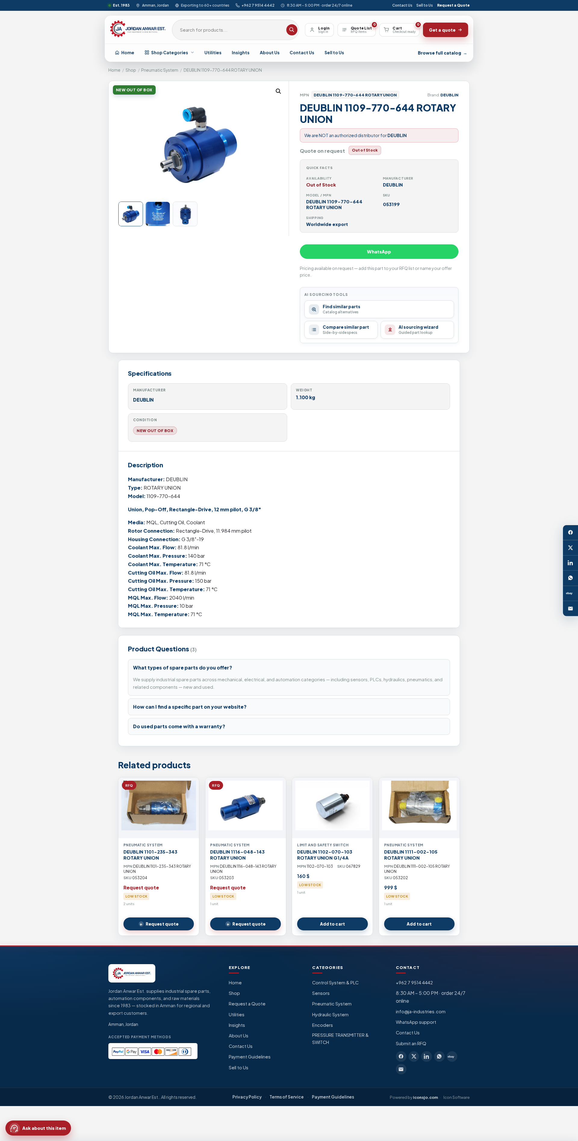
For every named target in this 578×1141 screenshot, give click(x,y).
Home (127, 52)
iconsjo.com (425, 1097)
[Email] (570, 608)
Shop (131, 70)
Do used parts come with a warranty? (179, 726)
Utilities (213, 52)
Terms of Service (286, 1096)
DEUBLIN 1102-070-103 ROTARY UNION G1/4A (324, 854)
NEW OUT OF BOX (155, 430)
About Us (270, 52)
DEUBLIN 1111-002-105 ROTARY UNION (410, 854)
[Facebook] (570, 532)
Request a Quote (453, 5)
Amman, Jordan (155, 5)
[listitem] (401, 1056)
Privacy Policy (247, 1096)
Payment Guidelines (250, 1056)
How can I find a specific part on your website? (190, 707)
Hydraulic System (330, 1014)
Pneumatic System (159, 70)
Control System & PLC (335, 982)
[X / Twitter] (570, 547)
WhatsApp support (416, 1022)
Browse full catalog (442, 52)
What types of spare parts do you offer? (182, 667)
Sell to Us (424, 5)
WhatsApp (379, 251)
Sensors (321, 993)
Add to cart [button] (332, 923)
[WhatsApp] (570, 578)
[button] (278, 91)
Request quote (162, 923)
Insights (241, 52)
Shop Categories (169, 52)
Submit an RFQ (411, 1043)
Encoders (322, 1025)
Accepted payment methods (139, 1037)
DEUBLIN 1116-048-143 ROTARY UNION (237, 854)
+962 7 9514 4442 (258, 5)
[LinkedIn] (570, 562)
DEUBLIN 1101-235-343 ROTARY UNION (150, 854)
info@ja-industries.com (421, 1011)
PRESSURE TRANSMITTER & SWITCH (340, 1038)
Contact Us (402, 5)
